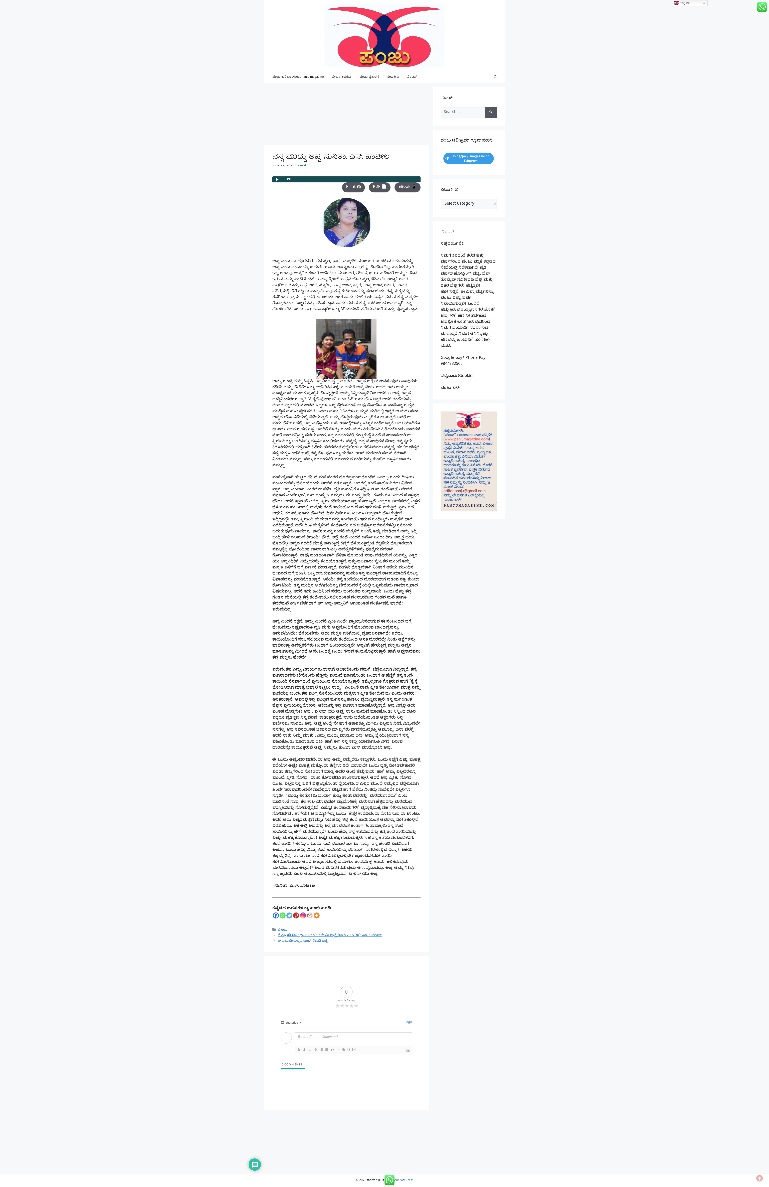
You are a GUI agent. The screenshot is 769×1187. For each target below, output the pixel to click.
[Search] (491, 112)
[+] (354, 1049)
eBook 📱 (408, 187)
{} (348, 1049)
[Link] (343, 1049)
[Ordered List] (321, 1049)
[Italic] (304, 1049)
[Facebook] (276, 915)
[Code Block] (338, 1049)
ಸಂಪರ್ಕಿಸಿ (393, 77)
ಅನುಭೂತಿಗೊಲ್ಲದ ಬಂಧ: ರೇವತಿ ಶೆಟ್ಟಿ (302, 941)
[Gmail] (310, 915)
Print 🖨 (353, 187)
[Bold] (299, 1049)
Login (408, 1023)
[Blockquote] (332, 1049)
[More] (317, 915)
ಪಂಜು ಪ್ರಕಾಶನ (369, 77)
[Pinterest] (296, 915)
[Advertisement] (346, 115)
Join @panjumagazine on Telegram (470, 158)
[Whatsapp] (283, 915)
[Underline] (310, 1049)
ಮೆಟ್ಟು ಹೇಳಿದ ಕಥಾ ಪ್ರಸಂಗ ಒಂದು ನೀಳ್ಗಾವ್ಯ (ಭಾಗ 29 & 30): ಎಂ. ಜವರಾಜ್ (330, 935)
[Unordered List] (327, 1049)
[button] (495, 77)
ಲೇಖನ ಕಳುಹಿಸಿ (341, 77)
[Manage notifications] (759, 1178)
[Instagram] (303, 915)
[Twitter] (289, 915)
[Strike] (315, 1049)
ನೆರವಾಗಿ (412, 77)
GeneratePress (403, 1181)
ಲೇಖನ (283, 930)
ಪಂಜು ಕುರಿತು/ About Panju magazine (298, 77)
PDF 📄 (380, 187)
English (684, 3)
